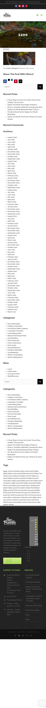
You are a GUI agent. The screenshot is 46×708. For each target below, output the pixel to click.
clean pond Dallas (31, 471)
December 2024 (13, 180)
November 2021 (13, 245)
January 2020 (12, 283)
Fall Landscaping (13, 324)
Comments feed (13, 374)
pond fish (22, 500)
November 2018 (13, 300)
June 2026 (11, 142)
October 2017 (12, 309)
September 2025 (13, 159)
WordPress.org (12, 376)
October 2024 (12, 185)
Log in (9, 369)
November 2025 (13, 154)
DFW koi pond (18, 490)
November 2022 (13, 231)
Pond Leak (30, 500)
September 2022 (13, 233)
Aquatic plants (19, 471)
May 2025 (11, 168)
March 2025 (11, 173)
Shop (28, 615)
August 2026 (12, 137)
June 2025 (11, 166)
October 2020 (12, 266)
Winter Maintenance (15, 357)
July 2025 (10, 164)
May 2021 (10, 252)
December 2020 (13, 262)
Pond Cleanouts (13, 340)
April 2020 (11, 276)
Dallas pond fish (17, 483)
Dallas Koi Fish (26, 476)
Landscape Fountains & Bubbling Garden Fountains (34, 598)
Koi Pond (31, 495)
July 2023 (10, 219)
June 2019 (11, 293)
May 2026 (11, 144)
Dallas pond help (29, 483)
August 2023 (12, 216)
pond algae (32, 497)
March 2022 (11, 240)
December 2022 (13, 228)
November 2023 (13, 211)
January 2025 (12, 178)
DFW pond (7, 493)
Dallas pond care (27, 481)
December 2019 (13, 286)
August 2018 (12, 305)
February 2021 (12, 257)
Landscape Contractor (20, 497)
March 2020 (11, 278)
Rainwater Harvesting (34, 606)
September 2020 (13, 269)
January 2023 (12, 226)
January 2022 (12, 243)
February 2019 (12, 297)
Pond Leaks (11, 345)
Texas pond (31, 502)
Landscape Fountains (15, 331)
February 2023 (12, 223)
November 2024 (13, 183)
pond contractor (13, 500)
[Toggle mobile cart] (37, 15)
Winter (11, 505)
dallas (5, 473)
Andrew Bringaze (12, 68)
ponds (24, 502)
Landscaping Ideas (14, 333)
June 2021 (11, 250)
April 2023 (11, 221)
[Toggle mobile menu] (42, 15)
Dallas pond (16, 481)
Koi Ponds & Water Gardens (17, 329)
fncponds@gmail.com (33, 2)
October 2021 (12, 247)
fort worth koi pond (14, 495)
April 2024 (11, 200)
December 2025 (13, 152)
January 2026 (12, 149)
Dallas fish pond (27, 473)
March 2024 (11, 202)
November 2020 (13, 264)
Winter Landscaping (14, 355)
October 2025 (12, 156)
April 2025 (11, 171)
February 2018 (12, 307)
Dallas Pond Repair (33, 488)
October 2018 (12, 302)
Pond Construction (14, 343)
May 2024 (11, 197)
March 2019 (11, 295)
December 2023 (13, 209)
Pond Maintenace (13, 348)
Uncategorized (12, 352)
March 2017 (11, 312)
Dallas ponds (8, 490)
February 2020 (12, 281)
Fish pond (24, 493)
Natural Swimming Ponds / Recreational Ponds (34, 589)
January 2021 (12, 259)
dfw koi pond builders (32, 490)
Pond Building (12, 338)
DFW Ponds (16, 493)
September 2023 (13, 214)
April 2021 (11, 254)
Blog (27, 619)
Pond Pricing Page (32, 610)
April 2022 (11, 238)
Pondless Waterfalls (14, 350)
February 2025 (12, 176)
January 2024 (12, 207)
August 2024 (12, 190)
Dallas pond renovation (16, 488)
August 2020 (12, 271)
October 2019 (12, 288)
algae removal (8, 471)
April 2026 (11, 147)
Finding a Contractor (14, 326)
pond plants (17, 502)
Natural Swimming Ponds (16, 336)
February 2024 (12, 204)
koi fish (24, 495)
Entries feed (11, 371)
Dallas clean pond (14, 473)
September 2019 (13, 290)
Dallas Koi (16, 476)
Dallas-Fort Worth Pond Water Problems (22, 105)
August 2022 (12, 235)
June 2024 (11, 195)
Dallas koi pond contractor (17, 478)
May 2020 (11, 274)
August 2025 (12, 161)
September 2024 (13, 188)
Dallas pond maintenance (21, 485)
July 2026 (11, 140)
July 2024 (10, 192)
